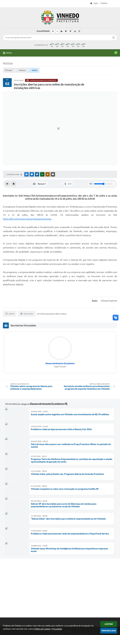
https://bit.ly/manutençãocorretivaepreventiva (27, 219)
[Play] (7, 184)
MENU (9, 53)
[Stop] (14, 184)
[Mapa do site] (75, 31)
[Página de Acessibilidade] (79, 31)
